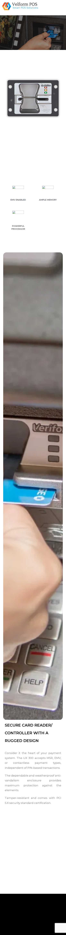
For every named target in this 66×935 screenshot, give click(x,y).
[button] (50, 6)
